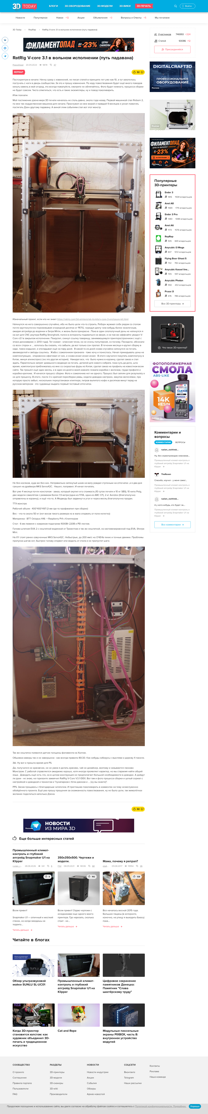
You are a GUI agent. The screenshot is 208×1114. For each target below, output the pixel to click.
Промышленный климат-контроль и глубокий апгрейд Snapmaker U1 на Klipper (31, 855)
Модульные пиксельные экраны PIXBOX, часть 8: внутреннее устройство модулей (121, 1036)
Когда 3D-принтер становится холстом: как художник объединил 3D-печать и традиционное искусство (31, 1038)
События (92, 1083)
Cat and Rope (67, 1031)
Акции (81, 17)
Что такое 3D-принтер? (174, 347)
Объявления (102, 17)
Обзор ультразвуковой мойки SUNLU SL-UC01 (29, 982)
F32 (59, 866)
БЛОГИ (53, 6)
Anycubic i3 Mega (174, 247)
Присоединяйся (174, 49)
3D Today (17, 29)
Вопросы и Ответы (133, 17)
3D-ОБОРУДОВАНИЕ (77, 6)
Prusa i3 (169, 291)
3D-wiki (54, 1088)
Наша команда (158, 1076)
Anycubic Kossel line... (177, 269)
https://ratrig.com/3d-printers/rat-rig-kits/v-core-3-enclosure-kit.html (93, 319)
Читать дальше (21, 929)
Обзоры (91, 1088)
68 (93, 866)
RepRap (32, 29)
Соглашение (20, 1077)
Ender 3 (169, 192)
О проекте (18, 1072)
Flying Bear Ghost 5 (176, 258)
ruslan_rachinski (17, 866)
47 (55, 65)
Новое (62, 17)
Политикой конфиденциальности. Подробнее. (160, 1106)
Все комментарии (171, 524)
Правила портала (22, 1083)
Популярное (41, 17)
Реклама (29, 47)
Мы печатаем (162, 17)
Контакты (155, 1065)
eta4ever (106, 866)
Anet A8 (169, 203)
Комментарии (163, 442)
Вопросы (180, 442)
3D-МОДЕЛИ (105, 6)
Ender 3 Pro (171, 214)
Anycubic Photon (174, 280)
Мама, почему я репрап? (120, 861)
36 (141, 866)
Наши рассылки (133, 1083)
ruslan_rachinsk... (170, 449)
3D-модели (56, 1077)
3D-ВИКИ (124, 6)
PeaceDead (18, 65)
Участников (164, 34)
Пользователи (20, 1088)
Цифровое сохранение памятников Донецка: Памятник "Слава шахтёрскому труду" (119, 986)
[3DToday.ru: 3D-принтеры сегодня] (25, 8)
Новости (20, 17)
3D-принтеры (57, 1072)
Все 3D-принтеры (171, 303)
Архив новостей (96, 1094)
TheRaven (166, 474)
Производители (58, 1094)
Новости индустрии (97, 1072)
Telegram (129, 1077)
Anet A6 (169, 225)
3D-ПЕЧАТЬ (144, 6)
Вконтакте (129, 1072)
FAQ (15, 1094)
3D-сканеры (56, 1083)
